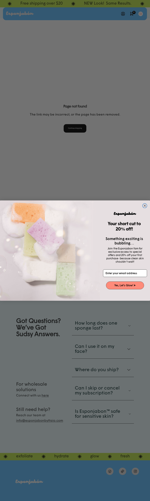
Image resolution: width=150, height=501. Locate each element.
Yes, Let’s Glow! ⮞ (125, 285)
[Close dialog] (144, 205)
